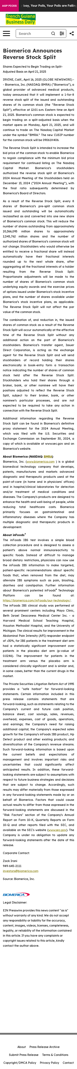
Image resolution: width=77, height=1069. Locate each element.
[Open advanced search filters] (61, 33)
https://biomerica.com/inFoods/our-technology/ (37, 600)
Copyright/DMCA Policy (19, 1063)
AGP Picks (9, 5)
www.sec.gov (57, 830)
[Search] (53, 33)
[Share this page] (71, 33)
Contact (68, 1063)
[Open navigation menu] (6, 33)
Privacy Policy (49, 1063)
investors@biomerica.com (20, 871)
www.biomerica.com (40, 461)
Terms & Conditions (55, 1055)
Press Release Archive (44, 1047)
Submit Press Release (23, 1055)
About (21, 1047)
